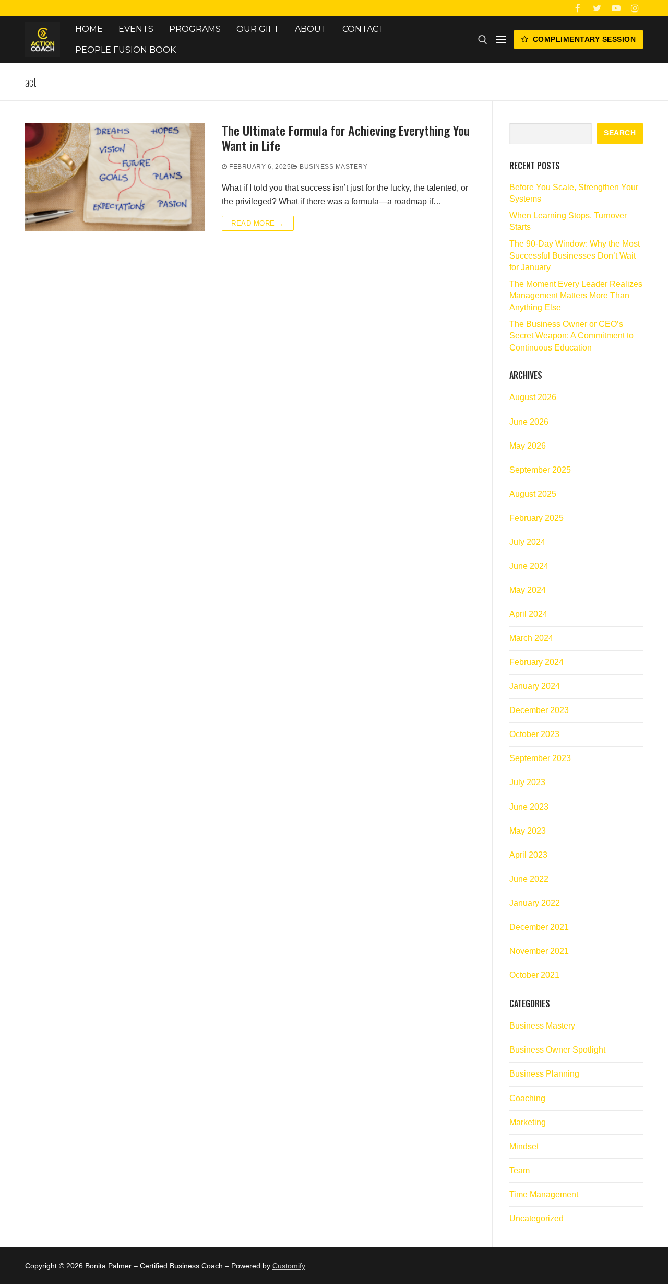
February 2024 (536, 662)
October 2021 (534, 975)
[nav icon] (501, 40)
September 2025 (540, 469)
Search (620, 133)
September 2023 (540, 758)
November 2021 (539, 951)
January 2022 (534, 902)
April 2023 (528, 854)
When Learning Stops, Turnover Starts (568, 221)
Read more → (257, 223)
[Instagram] (635, 8)
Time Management (543, 1194)
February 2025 (536, 517)
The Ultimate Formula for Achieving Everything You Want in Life (346, 138)
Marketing (527, 1122)
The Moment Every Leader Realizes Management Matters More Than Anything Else (575, 295)
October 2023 (534, 734)
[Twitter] (597, 8)
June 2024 (528, 566)
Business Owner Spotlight (557, 1049)
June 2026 (528, 421)
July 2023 (527, 782)
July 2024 (527, 542)
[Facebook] (578, 8)
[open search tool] (482, 39)
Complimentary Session (583, 39)
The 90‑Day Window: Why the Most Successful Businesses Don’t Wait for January (574, 255)
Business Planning (544, 1073)
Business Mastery (332, 167)
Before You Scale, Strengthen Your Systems (573, 193)
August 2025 (532, 493)
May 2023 (527, 830)
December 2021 (539, 927)
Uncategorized (536, 1218)
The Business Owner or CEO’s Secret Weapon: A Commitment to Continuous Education (571, 336)
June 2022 (528, 878)
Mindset (524, 1146)
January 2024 (534, 686)
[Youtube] (616, 8)
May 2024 (527, 590)
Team (519, 1170)
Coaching (527, 1098)
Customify (288, 1266)
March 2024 (531, 638)
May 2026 (527, 445)
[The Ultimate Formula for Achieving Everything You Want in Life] (115, 177)
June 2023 (528, 806)
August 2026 (532, 397)
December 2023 (539, 710)
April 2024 (528, 614)
